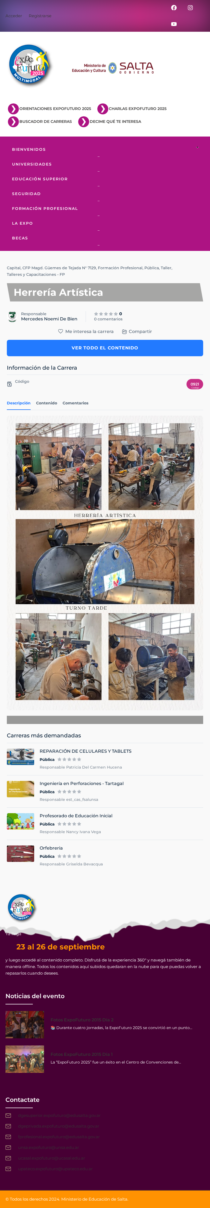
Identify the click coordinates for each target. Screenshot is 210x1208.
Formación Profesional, (120, 267)
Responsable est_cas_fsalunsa (69, 799)
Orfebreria (51, 848)
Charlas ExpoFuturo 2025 (138, 108)
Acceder (13, 15)
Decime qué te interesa (115, 121)
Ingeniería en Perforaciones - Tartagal (82, 783)
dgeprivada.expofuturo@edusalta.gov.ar (58, 1126)
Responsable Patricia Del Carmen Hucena (81, 767)
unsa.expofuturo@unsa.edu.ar (48, 1147)
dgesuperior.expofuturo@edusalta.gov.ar (59, 1115)
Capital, (14, 267)
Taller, (166, 267)
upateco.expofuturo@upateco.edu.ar (55, 1168)
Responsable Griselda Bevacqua (71, 864)
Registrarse (40, 15)
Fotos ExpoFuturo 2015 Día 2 (82, 1019)
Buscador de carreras (45, 121)
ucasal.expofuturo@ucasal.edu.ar (51, 1158)
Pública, (152, 267)
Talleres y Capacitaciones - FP (36, 274)
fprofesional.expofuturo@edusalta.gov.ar (59, 1136)
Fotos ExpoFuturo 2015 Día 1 (82, 1054)
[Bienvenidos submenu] (199, 147)
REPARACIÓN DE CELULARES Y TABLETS (86, 751)
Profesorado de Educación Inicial (76, 815)
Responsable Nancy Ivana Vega (70, 831)
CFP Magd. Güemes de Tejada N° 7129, (59, 267)
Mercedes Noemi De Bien (49, 318)
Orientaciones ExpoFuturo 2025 (55, 108)
